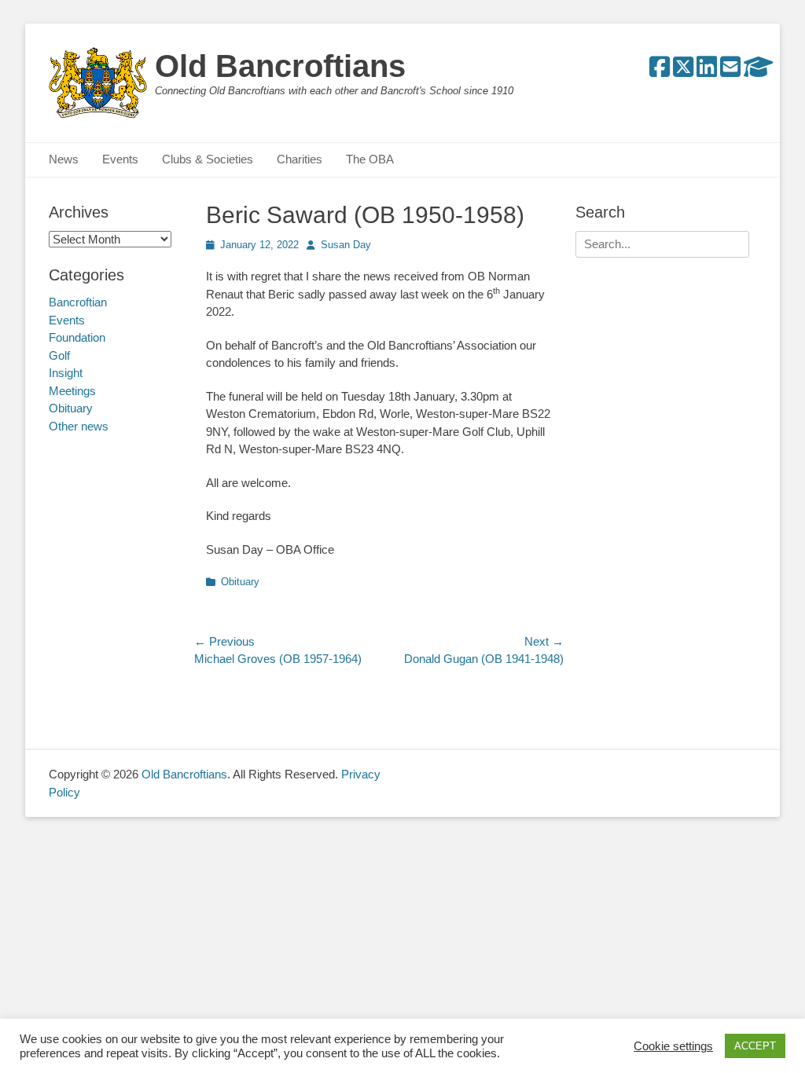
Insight (66, 372)
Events (120, 159)
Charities (299, 159)
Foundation (77, 337)
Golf (59, 355)
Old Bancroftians (280, 66)
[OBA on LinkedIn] (707, 71)
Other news (78, 426)
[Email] (730, 71)
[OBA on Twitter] (683, 71)
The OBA (370, 159)
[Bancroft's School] (759, 71)
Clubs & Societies (207, 159)
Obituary (240, 582)
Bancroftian (78, 302)
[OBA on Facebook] (659, 71)
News (64, 159)
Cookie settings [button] (673, 1046)
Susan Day (346, 245)
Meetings (72, 390)
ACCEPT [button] (755, 1046)
